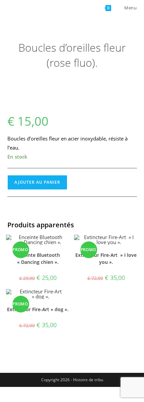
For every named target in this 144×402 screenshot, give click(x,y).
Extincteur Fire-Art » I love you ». (106, 258)
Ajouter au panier (37, 182)
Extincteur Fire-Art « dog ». (38, 309)
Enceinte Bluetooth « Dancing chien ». (38, 258)
